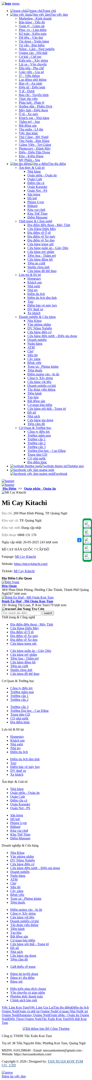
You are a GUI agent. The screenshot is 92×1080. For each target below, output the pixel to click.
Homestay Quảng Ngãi (34, 1015)
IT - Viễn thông (29, 76)
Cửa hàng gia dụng (40, 420)
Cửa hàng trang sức (40, 244)
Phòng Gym (35, 202)
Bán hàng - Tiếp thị (32, 22)
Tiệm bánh (34, 393)
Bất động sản (28, 125)
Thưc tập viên (28, 99)
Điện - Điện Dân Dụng (34, 152)
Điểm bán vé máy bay (42, 305)
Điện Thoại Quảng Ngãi (24, 1019)
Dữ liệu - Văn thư (31, 37)
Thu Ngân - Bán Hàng (34, 141)
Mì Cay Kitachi (25, 556)
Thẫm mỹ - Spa (29, 121)
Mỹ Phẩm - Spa (29, 160)
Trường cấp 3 (36, 447)
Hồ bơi (32, 198)
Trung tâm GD (37, 454)
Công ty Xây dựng (40, 378)
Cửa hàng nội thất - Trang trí (46, 408)
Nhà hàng (34, 171)
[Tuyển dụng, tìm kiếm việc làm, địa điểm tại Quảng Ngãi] (6, 3)
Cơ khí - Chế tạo (30, 56)
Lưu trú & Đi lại (30, 275)
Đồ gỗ (31, 412)
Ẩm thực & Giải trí (32, 167)
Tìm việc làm (59, 14)
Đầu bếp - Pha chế (31, 68)
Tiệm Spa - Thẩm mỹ (41, 255)
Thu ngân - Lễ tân (31, 129)
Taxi (30, 301)
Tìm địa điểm (57, 164)
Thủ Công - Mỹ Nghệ (34, 137)
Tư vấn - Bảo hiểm (32, 45)
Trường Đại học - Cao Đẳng (46, 451)
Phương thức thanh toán (26, 996)
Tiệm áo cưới (36, 263)
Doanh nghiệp (37, 340)
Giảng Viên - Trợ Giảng (35, 144)
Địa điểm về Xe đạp (41, 240)
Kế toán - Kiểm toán (32, 33)
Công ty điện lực (38, 431)
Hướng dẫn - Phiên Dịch (35, 106)
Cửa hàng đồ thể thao (41, 271)
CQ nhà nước (36, 458)
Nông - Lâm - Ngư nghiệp (37, 49)
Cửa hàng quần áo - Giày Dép (47, 248)
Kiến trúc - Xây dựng (33, 60)
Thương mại (75, 466)
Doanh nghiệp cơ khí (41, 385)
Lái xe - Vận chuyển (33, 64)
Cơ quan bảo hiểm (39, 405)
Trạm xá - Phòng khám (42, 366)
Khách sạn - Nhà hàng (34, 118)
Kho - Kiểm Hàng (31, 156)
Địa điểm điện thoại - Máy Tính (48, 225)
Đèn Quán (9, 586)
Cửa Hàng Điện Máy (41, 229)
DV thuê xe (35, 309)
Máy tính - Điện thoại (33, 110)
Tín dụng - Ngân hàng (34, 41)
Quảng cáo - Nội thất (33, 53)
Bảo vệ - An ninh (30, 83)
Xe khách (33, 313)
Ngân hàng (34, 343)
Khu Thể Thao (37, 213)
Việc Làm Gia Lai (41, 1007)
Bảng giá (16, 981)
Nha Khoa (34, 320)
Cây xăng (33, 359)
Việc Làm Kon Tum (15, 1007)
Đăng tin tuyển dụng (24, 974)
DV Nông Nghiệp (39, 328)
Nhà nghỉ (33, 286)
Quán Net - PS (37, 190)
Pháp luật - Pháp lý (32, 102)
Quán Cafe (34, 179)
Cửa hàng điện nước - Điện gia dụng (52, 336)
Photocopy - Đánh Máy (35, 148)
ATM (31, 347)
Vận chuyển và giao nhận (27, 992)
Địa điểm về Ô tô (39, 232)
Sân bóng (33, 194)
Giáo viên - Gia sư (31, 72)
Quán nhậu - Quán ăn (42, 175)
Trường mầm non (39, 435)
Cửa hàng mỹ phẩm (40, 252)
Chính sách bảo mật (23, 1000)
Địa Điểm (9, 488)
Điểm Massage (37, 217)
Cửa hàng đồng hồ (40, 259)
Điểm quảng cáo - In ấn (43, 374)
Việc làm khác (28, 133)
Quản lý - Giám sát (32, 26)
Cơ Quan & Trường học (35, 428)
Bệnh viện (34, 363)
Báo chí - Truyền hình (34, 95)
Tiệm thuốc (35, 370)
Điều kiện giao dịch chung (28, 989)
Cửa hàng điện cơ (39, 332)
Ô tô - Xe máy (28, 114)
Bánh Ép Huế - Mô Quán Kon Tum (27, 601)
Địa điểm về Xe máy (41, 236)
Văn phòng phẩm (39, 324)
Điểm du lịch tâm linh (42, 297)
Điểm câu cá (35, 183)
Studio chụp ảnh (38, 267)
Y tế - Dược (27, 91)
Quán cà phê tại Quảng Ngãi (37, 1011)
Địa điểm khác (37, 462)
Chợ (30, 351)
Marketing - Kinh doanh (35, 18)
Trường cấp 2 (36, 443)
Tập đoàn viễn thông (41, 389)
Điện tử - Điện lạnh (32, 87)
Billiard (32, 206)
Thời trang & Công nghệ (35, 221)
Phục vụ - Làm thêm (32, 30)
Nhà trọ (32, 290)
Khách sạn (34, 282)
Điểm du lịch (36, 294)
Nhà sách (33, 416)
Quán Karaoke (37, 187)
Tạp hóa (33, 397)
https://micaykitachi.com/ (31, 564)
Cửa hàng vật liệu (39, 382)
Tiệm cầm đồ (36, 424)
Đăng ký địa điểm (22, 977)
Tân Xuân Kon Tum (55, 1019)
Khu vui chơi (36, 209)
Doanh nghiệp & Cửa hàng (37, 317)
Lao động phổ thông (32, 79)
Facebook (60, 473)
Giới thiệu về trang (23, 966)
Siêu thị (32, 355)
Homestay (34, 278)
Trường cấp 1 (36, 439)
